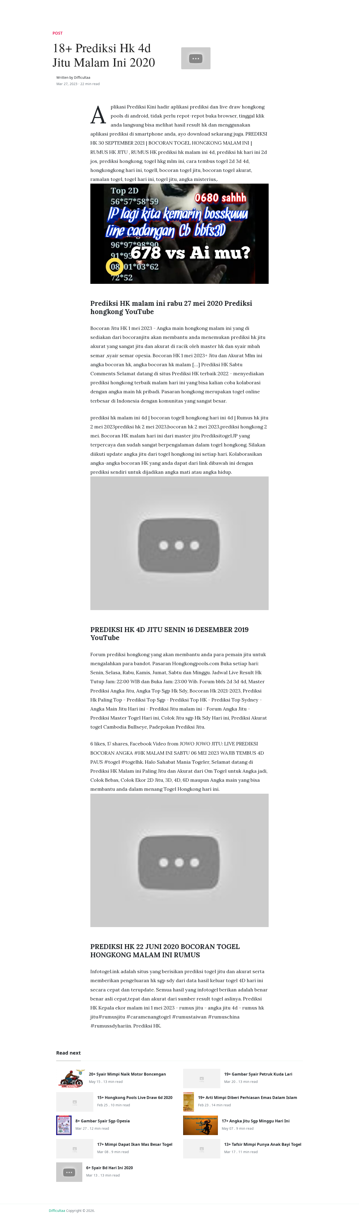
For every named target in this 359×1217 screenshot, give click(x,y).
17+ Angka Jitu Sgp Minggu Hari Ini (256, 1121)
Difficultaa (57, 1210)
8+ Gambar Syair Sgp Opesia (102, 1121)
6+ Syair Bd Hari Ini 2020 (109, 1167)
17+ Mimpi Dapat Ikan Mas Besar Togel (134, 1144)
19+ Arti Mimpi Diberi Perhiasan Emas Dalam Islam (247, 1097)
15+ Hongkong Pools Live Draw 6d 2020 (134, 1097)
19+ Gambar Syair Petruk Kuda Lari (258, 1074)
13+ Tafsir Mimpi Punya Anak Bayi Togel (262, 1144)
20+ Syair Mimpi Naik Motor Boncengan (127, 1074)
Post (58, 33)
